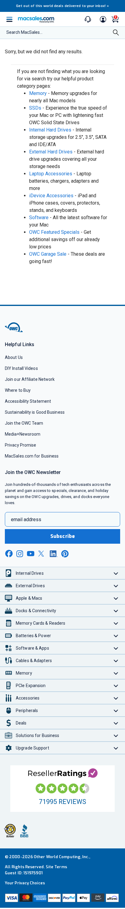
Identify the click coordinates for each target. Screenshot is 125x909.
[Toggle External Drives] (116, 585)
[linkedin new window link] (54, 553)
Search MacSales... (24, 32)
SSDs (35, 108)
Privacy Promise (20, 445)
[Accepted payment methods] (62, 897)
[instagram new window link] (19, 553)
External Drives (30, 585)
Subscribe (62, 536)
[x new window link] (42, 553)
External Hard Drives (51, 152)
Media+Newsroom (22, 434)
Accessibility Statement (28, 401)
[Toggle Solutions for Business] (116, 735)
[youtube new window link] (31, 553)
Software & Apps (32, 648)
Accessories (27, 698)
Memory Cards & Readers (40, 623)
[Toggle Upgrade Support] (116, 748)
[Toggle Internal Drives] (116, 573)
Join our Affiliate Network (30, 379)
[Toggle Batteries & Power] (116, 635)
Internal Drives (30, 573)
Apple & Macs (29, 598)
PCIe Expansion (31, 685)
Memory (38, 93)
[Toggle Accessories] (116, 698)
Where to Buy (18, 390)
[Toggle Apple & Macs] (116, 598)
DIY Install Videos (21, 368)
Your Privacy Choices (25, 883)
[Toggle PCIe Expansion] (116, 685)
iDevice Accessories (51, 195)
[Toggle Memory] (116, 673)
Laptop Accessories (50, 174)
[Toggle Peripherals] (116, 710)
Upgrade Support (32, 748)
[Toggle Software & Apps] (116, 648)
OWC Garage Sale (47, 254)
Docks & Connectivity (36, 610)
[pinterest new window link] (65, 553)
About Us (14, 357)
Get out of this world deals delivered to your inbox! (62, 6)
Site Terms (56, 866)
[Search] (116, 33)
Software (39, 217)
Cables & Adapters (34, 660)
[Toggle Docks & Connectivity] (116, 610)
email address (26, 519)
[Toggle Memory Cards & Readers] (116, 623)
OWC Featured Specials (54, 232)
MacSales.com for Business (32, 456)
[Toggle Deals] (116, 723)
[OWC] (14, 331)
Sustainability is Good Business (35, 412)
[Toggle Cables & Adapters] (116, 660)
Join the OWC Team (24, 423)
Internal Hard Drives (50, 130)
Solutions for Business (37, 735)
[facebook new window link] (9, 554)
